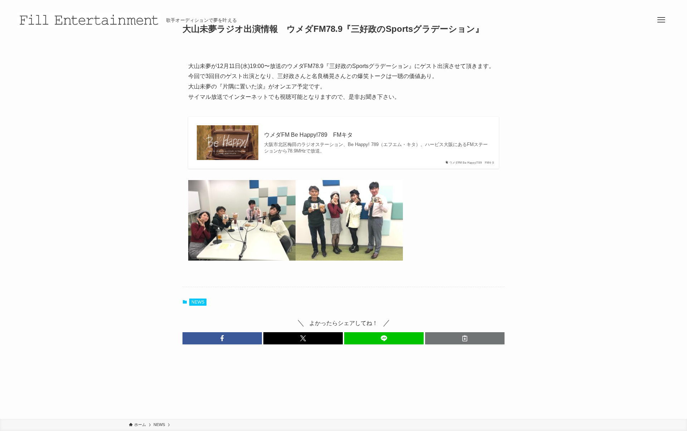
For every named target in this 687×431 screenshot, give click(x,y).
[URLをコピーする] (465, 338)
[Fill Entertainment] (88, 20)
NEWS (197, 302)
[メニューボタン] (661, 20)
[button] (222, 338)
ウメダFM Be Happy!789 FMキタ (308, 135)
